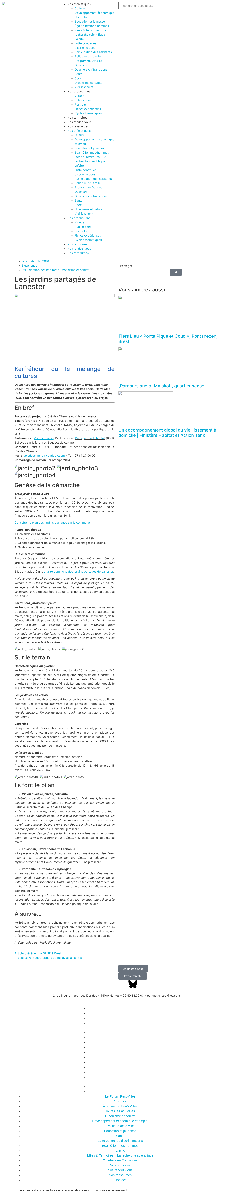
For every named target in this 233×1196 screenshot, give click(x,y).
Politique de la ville (88, 56)
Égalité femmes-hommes (92, 26)
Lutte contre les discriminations (120, 1141)
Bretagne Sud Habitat (90, 438)
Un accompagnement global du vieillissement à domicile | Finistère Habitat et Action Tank (167, 432)
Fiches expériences (88, 109)
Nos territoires (77, 117)
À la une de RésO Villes (120, 1106)
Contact (120, 1091)
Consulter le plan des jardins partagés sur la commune (52, 522)
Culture (80, 8)
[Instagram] (162, 984)
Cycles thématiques (88, 113)
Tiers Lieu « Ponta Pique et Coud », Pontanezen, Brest (168, 338)
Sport (78, 78)
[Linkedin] (142, 984)
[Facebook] (122, 984)
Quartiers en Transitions (91, 69)
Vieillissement (84, 87)
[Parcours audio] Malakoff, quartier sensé (161, 385)
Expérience (29, 265)
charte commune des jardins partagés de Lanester (78, 571)
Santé (78, 74)
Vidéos (79, 96)
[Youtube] (152, 984)
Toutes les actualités (120, 1111)
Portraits (81, 104)
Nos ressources (78, 126)
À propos (120, 1101)
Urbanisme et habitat (89, 82)
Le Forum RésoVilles (120, 1096)
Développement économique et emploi (120, 1121)
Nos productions (78, 91)
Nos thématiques (79, 4)
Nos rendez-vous (79, 122)
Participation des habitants (93, 52)
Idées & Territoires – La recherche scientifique (120, 1155)
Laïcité (79, 39)
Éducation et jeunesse (90, 21)
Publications (83, 100)
